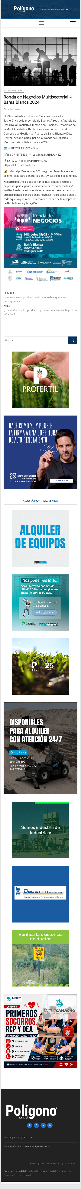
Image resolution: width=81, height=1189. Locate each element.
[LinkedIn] (50, 1125)
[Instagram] (36, 1125)
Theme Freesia (47, 1171)
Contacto (70, 1163)
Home (32, 1163)
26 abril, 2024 (13, 109)
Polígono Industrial (15, 1171)
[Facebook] (29, 1125)
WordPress (61, 1171)
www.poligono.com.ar (37, 1146)
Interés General (14, 90)
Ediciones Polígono (50, 1163)
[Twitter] (43, 1125)
